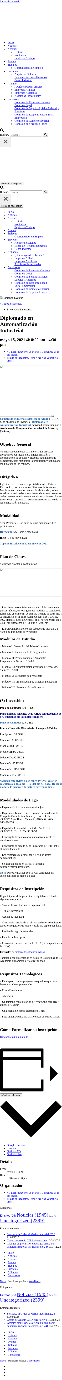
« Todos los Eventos (11, 303)
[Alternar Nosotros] (60, 218)
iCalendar (12, 1148)
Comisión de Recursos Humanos (32, 102)
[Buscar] (2, 131)
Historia (18, 52)
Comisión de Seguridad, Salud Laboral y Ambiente (36, 110)
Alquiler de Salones (25, 74)
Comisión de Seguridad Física (30, 123)
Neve (3, 1281)
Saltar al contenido (10, 1)
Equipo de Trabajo (24, 58)
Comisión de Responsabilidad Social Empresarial (34, 116)
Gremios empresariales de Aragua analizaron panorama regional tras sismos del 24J (31, 1245)
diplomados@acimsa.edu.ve (30, 951)
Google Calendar (16, 1145)
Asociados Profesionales (27, 95)
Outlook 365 (14, 1151)
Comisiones (14, 1275)
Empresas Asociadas (25, 92)
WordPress (34, 1281)
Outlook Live (14, 1154)
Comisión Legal (23, 105)
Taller (52, 1216)
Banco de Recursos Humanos (30, 77)
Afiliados (13, 1272)
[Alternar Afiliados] (60, 252)
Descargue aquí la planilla (14, 1036)
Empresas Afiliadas (24, 89)
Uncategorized (22, 1220)
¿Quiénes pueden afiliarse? (29, 86)
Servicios (13, 1268)
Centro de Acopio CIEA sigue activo (27, 1240)
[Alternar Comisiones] (60, 267)
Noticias (12, 45)
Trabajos (12, 1265)
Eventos (12, 61)
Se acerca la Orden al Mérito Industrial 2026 (31, 1234)
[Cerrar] (5, 142)
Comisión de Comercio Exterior (31, 120)
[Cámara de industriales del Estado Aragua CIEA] (17, 36)
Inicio (11, 42)
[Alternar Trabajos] (60, 233)
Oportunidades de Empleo (28, 67)
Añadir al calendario (11, 1095)
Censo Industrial (23, 80)
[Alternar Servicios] (60, 239)
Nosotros (12, 1259)
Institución (20, 55)
